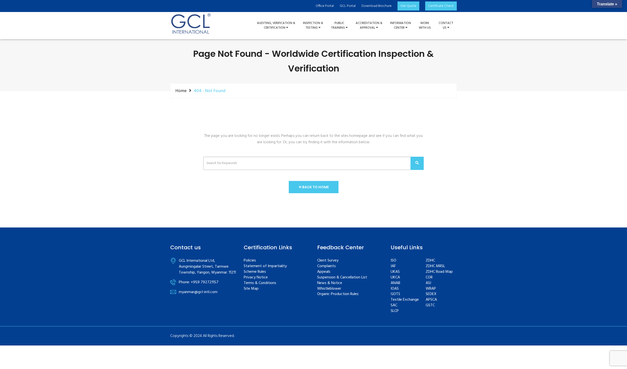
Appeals (323, 272)
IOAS (395, 289)
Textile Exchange (405, 300)
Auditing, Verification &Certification (276, 25)
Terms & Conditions (260, 283)
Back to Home (315, 187)
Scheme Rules (255, 272)
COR (429, 277)
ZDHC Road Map (439, 272)
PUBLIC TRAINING (338, 25)
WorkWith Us (425, 25)
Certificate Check (441, 6)
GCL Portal (348, 6)
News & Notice (329, 283)
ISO (393, 260)
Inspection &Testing (313, 25)
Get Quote (408, 6)
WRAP (431, 289)
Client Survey (327, 260)
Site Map (251, 289)
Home (181, 90)
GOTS (395, 294)
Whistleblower (329, 289)
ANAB (395, 283)
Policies (250, 260)
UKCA (395, 277)
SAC (394, 305)
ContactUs (446, 25)
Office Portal (325, 6)
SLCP (395, 311)
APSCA (431, 300)
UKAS (395, 272)
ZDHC (430, 260)
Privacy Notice (256, 277)
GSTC (430, 305)
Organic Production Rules (338, 294)
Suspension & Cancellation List (342, 277)
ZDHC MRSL (435, 266)
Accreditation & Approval (369, 25)
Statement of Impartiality (265, 266)
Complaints (326, 266)
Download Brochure (377, 6)
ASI (428, 283)
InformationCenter (400, 25)
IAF (393, 266)
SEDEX (431, 294)
